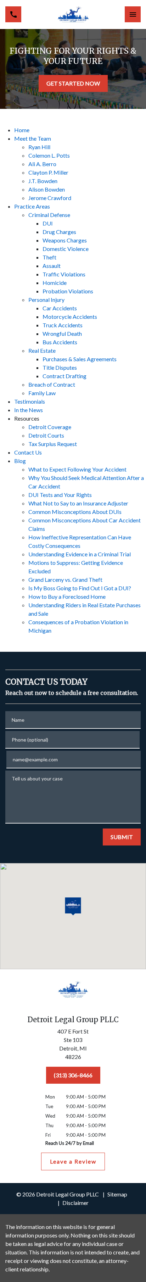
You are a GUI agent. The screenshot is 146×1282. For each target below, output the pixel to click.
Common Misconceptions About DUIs (75, 511)
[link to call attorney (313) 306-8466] (13, 14)
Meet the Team (32, 138)
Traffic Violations (64, 274)
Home (21, 130)
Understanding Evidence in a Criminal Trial (79, 554)
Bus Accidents (60, 342)
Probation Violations (68, 291)
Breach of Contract (51, 384)
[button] (73, 906)
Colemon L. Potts (49, 155)
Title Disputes (60, 367)
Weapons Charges (65, 240)
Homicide (55, 282)
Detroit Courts (46, 435)
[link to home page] (73, 14)
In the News (28, 409)
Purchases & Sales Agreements (80, 359)
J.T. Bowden (42, 180)
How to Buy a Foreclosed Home (67, 596)
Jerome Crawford (49, 197)
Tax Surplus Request (52, 443)
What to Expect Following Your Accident (77, 469)
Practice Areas (32, 206)
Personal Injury (46, 299)
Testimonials (29, 401)
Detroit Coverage (49, 426)
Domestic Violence (66, 248)
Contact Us (28, 452)
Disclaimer (75, 1202)
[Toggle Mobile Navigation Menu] (133, 14)
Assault (52, 265)
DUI (48, 223)
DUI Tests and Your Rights (60, 494)
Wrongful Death (62, 333)
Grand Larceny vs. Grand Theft (65, 579)
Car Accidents (60, 308)
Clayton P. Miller (48, 172)
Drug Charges (59, 231)
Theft (49, 257)
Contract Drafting (64, 376)
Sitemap (117, 1194)
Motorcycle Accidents (70, 316)
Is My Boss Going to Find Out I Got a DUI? (79, 588)
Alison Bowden (46, 189)
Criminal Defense (49, 214)
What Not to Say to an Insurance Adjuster (78, 503)
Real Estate (42, 350)
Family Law (42, 393)
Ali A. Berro (42, 163)
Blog (20, 460)
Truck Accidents (63, 325)
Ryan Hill (39, 147)
